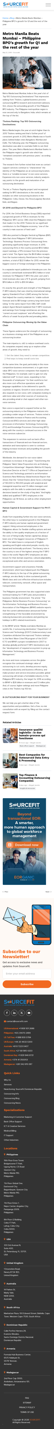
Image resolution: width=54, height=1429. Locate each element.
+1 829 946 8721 (25, 1055)
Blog (12, 18)
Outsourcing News (12, 1103)
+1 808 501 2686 (26, 1028)
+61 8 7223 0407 (20, 1046)
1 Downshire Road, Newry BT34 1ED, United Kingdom (12, 1272)
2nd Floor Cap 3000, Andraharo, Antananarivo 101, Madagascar (16, 1381)
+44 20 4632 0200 (23, 1042)
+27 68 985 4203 (24, 1051)
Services (8, 1085)
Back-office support (27, 746)
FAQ (27, 1398)
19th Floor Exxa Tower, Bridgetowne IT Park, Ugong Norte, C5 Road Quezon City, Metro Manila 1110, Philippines (14, 1168)
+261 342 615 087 (24, 1064)
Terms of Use (27, 1412)
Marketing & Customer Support (18, 1117)
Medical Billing (10, 1131)
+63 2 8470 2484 (22, 1033)
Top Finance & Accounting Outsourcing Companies (34, 777)
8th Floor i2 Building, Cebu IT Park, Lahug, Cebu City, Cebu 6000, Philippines (13, 1226)
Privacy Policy (27, 1407)
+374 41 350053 (20, 1060)
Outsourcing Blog (11, 1098)
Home (5, 18)
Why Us (7, 1080)
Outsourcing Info (11, 1094)
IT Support (8, 1135)
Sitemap (27, 1403)
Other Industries (11, 1140)
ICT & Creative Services (14, 1126)
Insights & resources (27, 788)
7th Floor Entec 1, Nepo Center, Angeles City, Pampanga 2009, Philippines (16, 1208)
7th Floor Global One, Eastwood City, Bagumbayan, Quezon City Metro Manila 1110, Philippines (16, 1189)
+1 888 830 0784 (23, 1037)
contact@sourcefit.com (17, 1021)
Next (48, 892)
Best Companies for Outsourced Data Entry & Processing (34, 757)
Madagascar (40, 746)
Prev (6, 892)
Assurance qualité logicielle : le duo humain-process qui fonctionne (32, 734)
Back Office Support (13, 1122)
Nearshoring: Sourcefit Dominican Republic (23, 1089)
